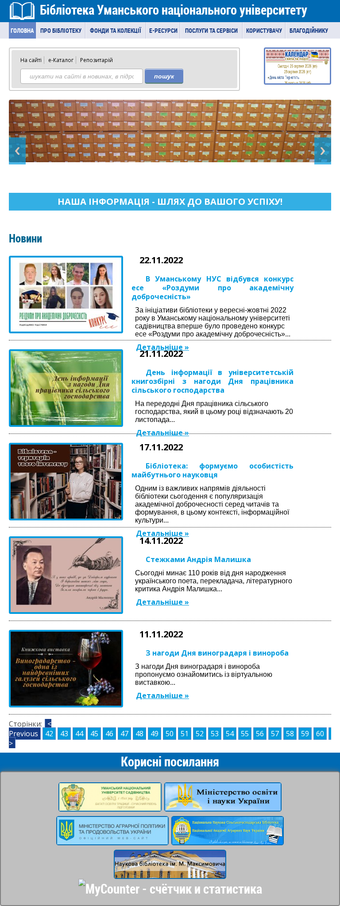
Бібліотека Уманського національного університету (173, 10)
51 (185, 733)
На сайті (31, 60)
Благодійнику (309, 30)
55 (245, 733)
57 (275, 733)
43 (64, 733)
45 (94, 733)
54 (230, 733)
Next (322, 150)
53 (215, 733)
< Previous (30, 728)
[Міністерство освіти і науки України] (223, 806)
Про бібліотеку (60, 30)
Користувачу (264, 30)
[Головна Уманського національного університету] (110, 806)
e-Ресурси (163, 30)
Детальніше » (162, 347)
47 (124, 733)
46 (109, 733)
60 (320, 733)
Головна (22, 30)
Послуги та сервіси (211, 30)
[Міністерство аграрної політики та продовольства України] (112, 839)
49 (154, 733)
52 (200, 733)
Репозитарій (96, 60)
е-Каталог (60, 60)
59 (305, 733)
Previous (17, 150)
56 (260, 733)
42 (49, 733)
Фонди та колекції (115, 30)
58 (290, 733)
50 (170, 733)
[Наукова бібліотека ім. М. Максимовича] (170, 873)
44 (79, 733)
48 (139, 733)
